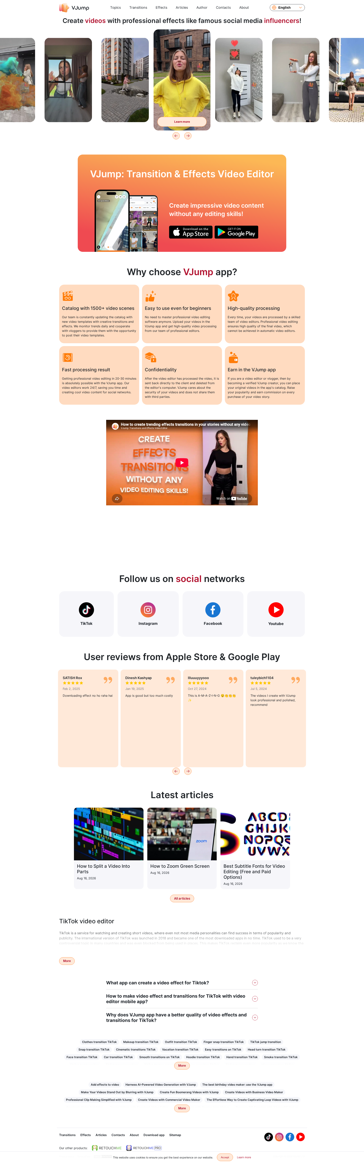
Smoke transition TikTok (281, 1057)
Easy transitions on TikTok (223, 1049)
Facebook (213, 623)
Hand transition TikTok (242, 1057)
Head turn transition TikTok (267, 1049)
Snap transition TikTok (94, 1049)
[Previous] (176, 135)
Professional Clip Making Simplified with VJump (99, 1100)
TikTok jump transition (265, 1042)
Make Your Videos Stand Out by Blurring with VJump (117, 1092)
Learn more (68, 113)
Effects (161, 7)
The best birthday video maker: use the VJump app (237, 1084)
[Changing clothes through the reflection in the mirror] (112, 221)
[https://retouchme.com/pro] (144, 1148)
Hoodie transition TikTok (203, 1057)
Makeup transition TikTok (140, 1042)
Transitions (138, 7)
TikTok (86, 623)
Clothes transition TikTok (99, 1042)
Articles (182, 7)
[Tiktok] (268, 1137)
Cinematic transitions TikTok (136, 1049)
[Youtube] (300, 1137)
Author (201, 7)
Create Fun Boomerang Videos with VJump (189, 1092)
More (67, 961)
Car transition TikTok (118, 1057)
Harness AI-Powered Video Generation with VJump (161, 1084)
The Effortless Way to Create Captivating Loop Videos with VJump (252, 1100)
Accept (225, 1157)
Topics (115, 7)
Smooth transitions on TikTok (159, 1057)
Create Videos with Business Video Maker (254, 1092)
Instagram (148, 623)
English (284, 7)
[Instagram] (279, 1137)
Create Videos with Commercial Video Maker (169, 1100)
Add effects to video (105, 1084)
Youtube (276, 623)
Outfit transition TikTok (181, 1042)
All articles (182, 898)
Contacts (223, 7)
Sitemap (175, 1135)
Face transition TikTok (82, 1057)
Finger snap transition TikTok (224, 1042)
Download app (154, 1135)
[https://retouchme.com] (107, 1148)
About (244, 7)
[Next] (187, 135)
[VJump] (74, 7)
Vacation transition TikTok (180, 1049)
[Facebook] (290, 1137)
